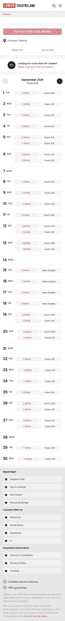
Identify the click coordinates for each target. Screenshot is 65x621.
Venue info (47, 50)
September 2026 (33, 81)
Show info (17, 50)
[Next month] (59, 81)
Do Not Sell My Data (35, 616)
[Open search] (54, 5)
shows (7, 14)
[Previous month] (5, 81)
